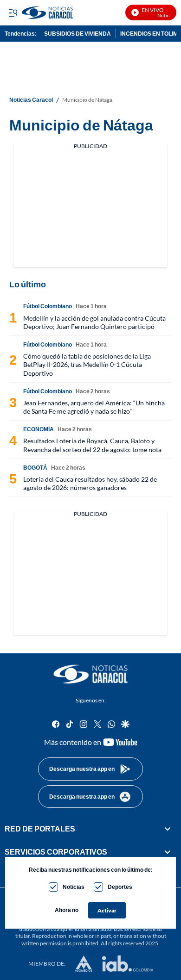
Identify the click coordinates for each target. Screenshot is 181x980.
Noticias (73, 886)
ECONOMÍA (38, 429)
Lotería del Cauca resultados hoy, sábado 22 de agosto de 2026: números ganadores (90, 483)
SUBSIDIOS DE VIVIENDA (77, 33)
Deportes (120, 886)
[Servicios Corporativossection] (167, 852)
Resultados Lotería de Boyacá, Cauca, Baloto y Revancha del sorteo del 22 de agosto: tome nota (92, 445)
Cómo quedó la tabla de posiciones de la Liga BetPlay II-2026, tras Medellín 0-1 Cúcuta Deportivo (87, 364)
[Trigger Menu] (13, 12)
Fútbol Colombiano (47, 306)
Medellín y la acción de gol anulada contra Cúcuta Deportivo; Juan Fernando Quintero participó (94, 322)
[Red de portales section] (167, 829)
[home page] (90, 674)
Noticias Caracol (31, 100)
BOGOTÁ (35, 467)
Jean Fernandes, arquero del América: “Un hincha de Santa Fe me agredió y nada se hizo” (94, 407)
